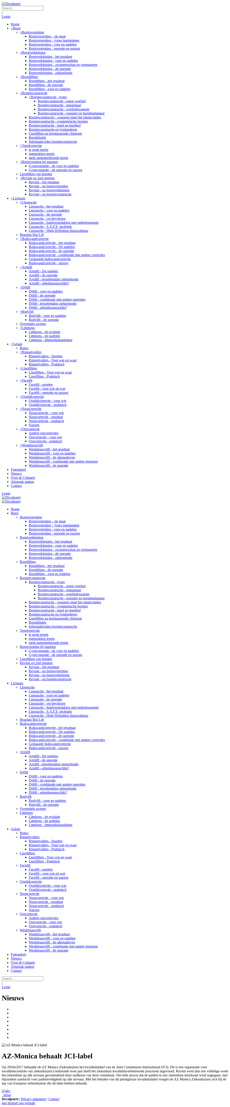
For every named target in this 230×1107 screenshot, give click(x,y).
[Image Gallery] (115, 1091)
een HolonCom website (18, 1103)
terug (7, 1095)
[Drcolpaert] (11, 4)
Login (6, 16)
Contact (53, 1099)
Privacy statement (33, 1099)
